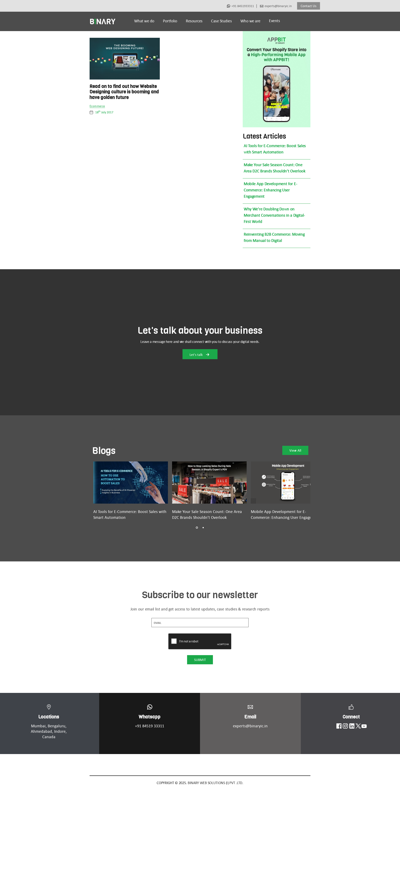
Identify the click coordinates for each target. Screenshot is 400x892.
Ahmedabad (41, 731)
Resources (194, 20)
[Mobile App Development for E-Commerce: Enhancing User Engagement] (288, 482)
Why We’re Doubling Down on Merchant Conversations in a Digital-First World (274, 215)
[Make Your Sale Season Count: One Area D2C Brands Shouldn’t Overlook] (209, 482)
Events (274, 20)
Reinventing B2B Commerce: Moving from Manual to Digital (274, 237)
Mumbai (38, 725)
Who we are (250, 20)
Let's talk (197, 355)
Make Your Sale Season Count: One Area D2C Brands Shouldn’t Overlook (274, 167)
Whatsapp (149, 717)
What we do (144, 20)
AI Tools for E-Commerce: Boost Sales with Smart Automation (275, 148)
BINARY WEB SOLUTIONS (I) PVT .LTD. (215, 783)
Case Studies (221, 20)
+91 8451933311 (242, 6)
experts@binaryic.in (278, 6)
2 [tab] (203, 528)
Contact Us (308, 6)
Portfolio (170, 20)
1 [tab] (197, 528)
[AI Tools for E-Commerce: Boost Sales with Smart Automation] (130, 482)
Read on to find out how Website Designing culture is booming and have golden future (124, 91)
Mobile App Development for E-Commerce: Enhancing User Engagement (270, 190)
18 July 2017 (104, 112)
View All (295, 450)
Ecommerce (97, 106)
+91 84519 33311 (149, 725)
